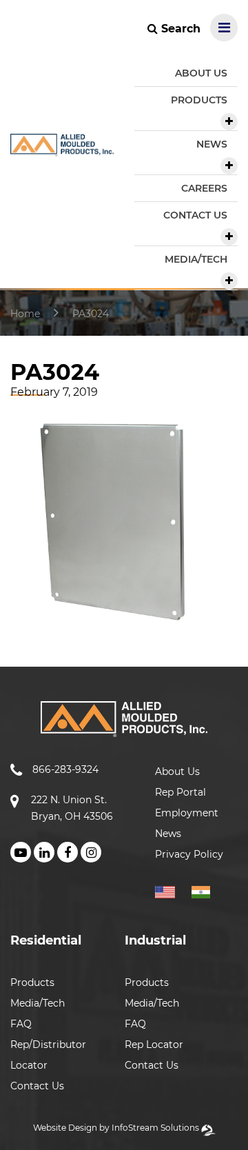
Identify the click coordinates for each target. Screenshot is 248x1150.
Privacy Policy (189, 854)
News (168, 833)
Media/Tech (37, 1003)
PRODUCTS (199, 100)
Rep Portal (180, 792)
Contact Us (37, 1086)
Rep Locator (154, 1044)
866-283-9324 (65, 769)
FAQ (21, 1024)
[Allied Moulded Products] (62, 147)
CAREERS (204, 188)
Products (32, 982)
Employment (186, 813)
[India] (206, 890)
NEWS (211, 144)
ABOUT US (201, 73)
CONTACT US (195, 215)
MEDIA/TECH (196, 259)
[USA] (172, 890)
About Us (177, 771)
